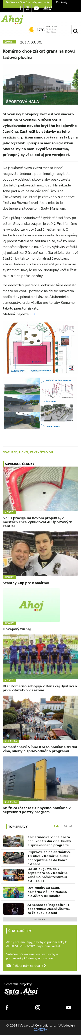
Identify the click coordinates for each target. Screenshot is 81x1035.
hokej (23, 452)
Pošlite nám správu (26, 966)
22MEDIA (40, 1029)
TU (32, 314)
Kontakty (61, 2)
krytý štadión (41, 452)
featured (10, 452)
